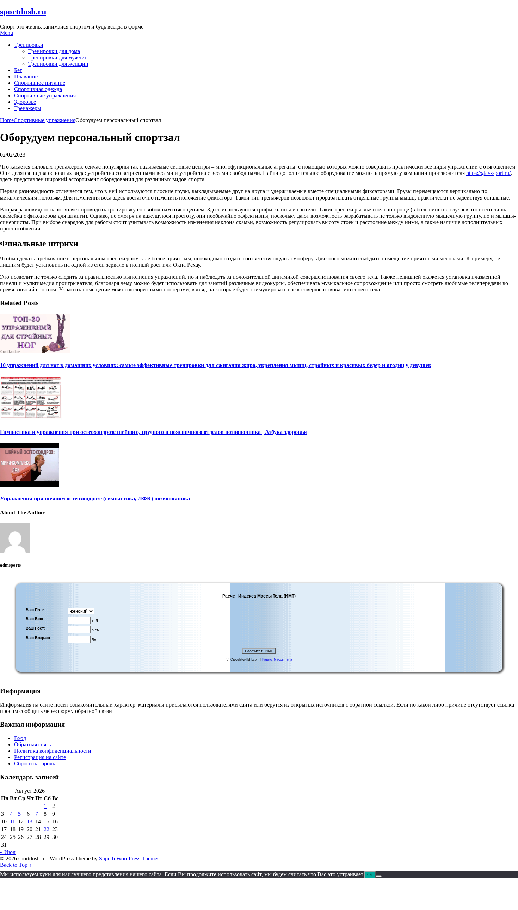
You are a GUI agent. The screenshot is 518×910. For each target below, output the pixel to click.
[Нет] (379, 876)
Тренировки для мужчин (58, 58)
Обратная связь (32, 744)
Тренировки (28, 45)
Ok (370, 874)
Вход (20, 738)
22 (46, 829)
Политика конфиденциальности (52, 751)
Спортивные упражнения (45, 96)
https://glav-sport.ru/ (488, 173)
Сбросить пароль (34, 763)
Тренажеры (27, 108)
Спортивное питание (39, 83)
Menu (6, 33)
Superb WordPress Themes (129, 858)
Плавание (26, 77)
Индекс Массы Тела (277, 659)
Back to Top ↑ (16, 865)
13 (29, 821)
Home (7, 120)
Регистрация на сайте (40, 757)
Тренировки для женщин (58, 64)
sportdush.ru (23, 11)
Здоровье (25, 102)
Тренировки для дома (54, 51)
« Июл (8, 852)
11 (12, 821)
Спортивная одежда (38, 89)
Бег (18, 70)
